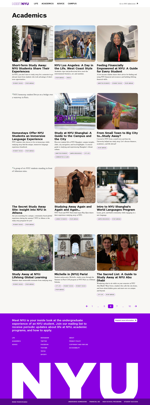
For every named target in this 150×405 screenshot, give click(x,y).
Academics (48, 4)
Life (36, 4)
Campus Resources (76, 153)
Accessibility (74, 348)
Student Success (131, 401)
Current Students (61, 219)
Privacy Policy (75, 341)
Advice (60, 4)
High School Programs (112, 401)
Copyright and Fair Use (78, 344)
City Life (87, 153)
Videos (69, 77)
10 (130, 306)
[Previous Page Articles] (87, 306)
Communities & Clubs (62, 157)
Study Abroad (29, 83)
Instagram (45, 338)
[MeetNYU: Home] (20, 3)
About (71, 338)
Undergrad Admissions (77, 401)
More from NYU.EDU (19, 402)
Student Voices (18, 83)
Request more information (124, 320)
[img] (32, 43)
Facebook (44, 344)
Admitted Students (104, 83)
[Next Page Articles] (136, 306)
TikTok (43, 351)
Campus (72, 4)
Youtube (44, 348)
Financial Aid (94, 401)
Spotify (44, 354)
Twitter (44, 341)
